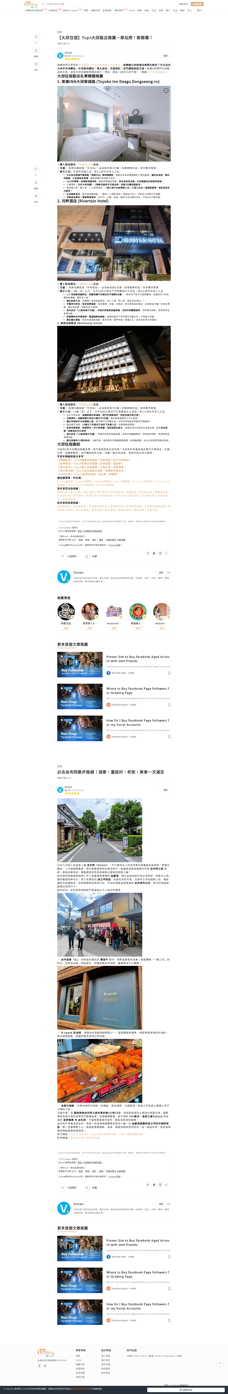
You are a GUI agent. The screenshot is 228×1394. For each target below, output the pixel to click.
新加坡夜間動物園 (154, 506)
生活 (175, 10)
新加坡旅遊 (63, 506)
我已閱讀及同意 (185, 1389)
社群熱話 (52, 10)
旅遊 (146, 10)
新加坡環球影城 (98, 506)
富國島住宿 (69, 499)
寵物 (182, 10)
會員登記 (183, 4)
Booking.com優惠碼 (80, 485)
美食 (139, 10)
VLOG (132, 10)
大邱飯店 (83, 64)
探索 (86, 10)
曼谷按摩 (110, 509)
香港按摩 (97, 509)
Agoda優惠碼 (103, 481)
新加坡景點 (79, 506)
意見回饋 (80, 1372)
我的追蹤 (105, 1368)
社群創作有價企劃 (34, 10)
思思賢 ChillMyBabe (90, 623)
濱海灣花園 (116, 506)
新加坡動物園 (134, 506)
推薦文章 (95, 10)
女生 (154, 10)
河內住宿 (120, 495)
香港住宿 (91, 495)
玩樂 (161, 10)
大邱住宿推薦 (99, 64)
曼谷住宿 (89, 492)
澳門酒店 (78, 495)
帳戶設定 (105, 1360)
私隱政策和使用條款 (81, 1388)
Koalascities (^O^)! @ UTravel (114, 623)
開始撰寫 (197, 4)
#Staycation (168, 1355)
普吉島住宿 (145, 492)
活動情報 (121, 539)
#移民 (179, 1355)
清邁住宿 (131, 492)
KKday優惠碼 (84, 481)
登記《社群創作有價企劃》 (90, 531)
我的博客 (105, 1372)
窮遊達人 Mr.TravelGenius (138, 623)
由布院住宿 (92, 1137)
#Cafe (158, 1355)
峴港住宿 (134, 495)
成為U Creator (70, 10)
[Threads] (36, 218)
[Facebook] (36, 203)
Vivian (68, 52)
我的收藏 (105, 1364)
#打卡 (144, 1355)
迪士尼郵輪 (82, 509)
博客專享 (118, 10)
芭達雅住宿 (116, 492)
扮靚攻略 (110, 539)
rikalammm (162, 623)
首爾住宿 (62, 492)
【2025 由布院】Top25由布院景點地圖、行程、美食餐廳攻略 (106, 1134)
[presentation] (57, 612)
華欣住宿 (102, 492)
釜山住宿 (75, 492)
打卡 (74, 539)
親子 (168, 10)
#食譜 (151, 1355)
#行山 (137, 1355)
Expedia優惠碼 (105, 485)
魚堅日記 (66, 623)
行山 (189, 10)
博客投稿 (80, 1377)
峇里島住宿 (106, 495)
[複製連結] (36, 225)
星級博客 (107, 10)
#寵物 (130, 1355)
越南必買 (139, 509)
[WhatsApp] (36, 210)
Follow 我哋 (114, 545)
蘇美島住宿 (161, 492)
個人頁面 (105, 1355)
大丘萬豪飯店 (157, 72)
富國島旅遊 (124, 509)
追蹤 (165, 55)
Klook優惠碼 (65, 481)
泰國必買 (152, 509)
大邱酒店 (115, 64)
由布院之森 (77, 1137)
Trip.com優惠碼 (142, 481)
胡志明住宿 (148, 495)
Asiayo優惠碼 (121, 481)
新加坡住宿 (63, 495)
